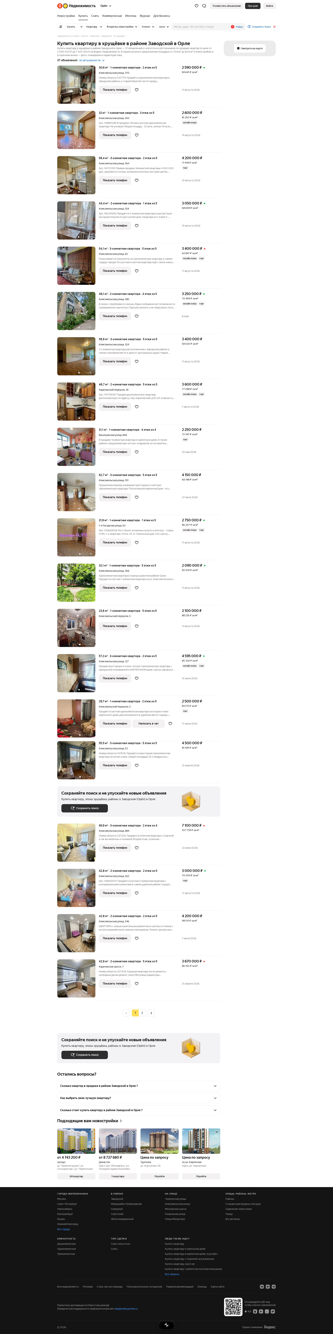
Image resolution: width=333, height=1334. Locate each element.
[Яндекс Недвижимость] (76, 5)
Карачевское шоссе (110, 966)
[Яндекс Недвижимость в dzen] (268, 1287)
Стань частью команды (110, 1286)
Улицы (229, 1214)
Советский (117, 1214)
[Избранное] (196, 6)
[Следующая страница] (151, 1013)
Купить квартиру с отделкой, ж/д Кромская (189, 1259)
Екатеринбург (65, 1214)
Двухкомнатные (66, 1243)
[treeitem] (67, 16)
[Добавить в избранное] (137, 90)
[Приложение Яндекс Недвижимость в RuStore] (273, 1311)
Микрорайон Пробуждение (126, 1204)
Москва (61, 1198)
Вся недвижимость (68, 1286)
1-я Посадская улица (110, 525)
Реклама (88, 1286)
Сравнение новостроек (238, 1209)
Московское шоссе (175, 1209)
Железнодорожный (122, 1219)
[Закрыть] (274, 26)
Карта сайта (217, 1286)
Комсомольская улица (111, 72)
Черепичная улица (175, 1198)
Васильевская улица (110, 435)
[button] (204, 6)
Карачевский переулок (112, 389)
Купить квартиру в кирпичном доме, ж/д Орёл (191, 1253)
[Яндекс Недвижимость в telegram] (274, 1287)
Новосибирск (64, 1209)
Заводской (117, 1198)
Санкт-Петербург (67, 1204)
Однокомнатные (66, 1248)
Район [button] (239, 26)
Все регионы (232, 1219)
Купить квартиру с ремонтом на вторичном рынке (193, 1269)
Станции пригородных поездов (243, 1204)
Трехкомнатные (66, 1253)
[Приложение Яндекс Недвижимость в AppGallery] (267, 1311)
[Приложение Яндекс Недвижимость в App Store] (255, 1311)
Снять (114, 1248)
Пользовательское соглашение (144, 1286)
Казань (61, 1219)
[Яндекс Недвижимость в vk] (262, 1287)
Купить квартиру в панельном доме (185, 1248)
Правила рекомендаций (179, 1286)
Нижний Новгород (67, 1224)
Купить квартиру (174, 1243)
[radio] (142, 1012)
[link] (269, 6)
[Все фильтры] (60, 26)
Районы (229, 1198)
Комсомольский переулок (113, 616)
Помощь (202, 1286)
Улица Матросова (175, 1219)
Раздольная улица (175, 1214)
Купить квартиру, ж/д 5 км (180, 1264)
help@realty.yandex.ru (126, 1308)
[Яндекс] (270, 1327)
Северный (117, 1209)
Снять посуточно (120, 1243)
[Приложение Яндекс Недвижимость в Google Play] (261, 1311)
